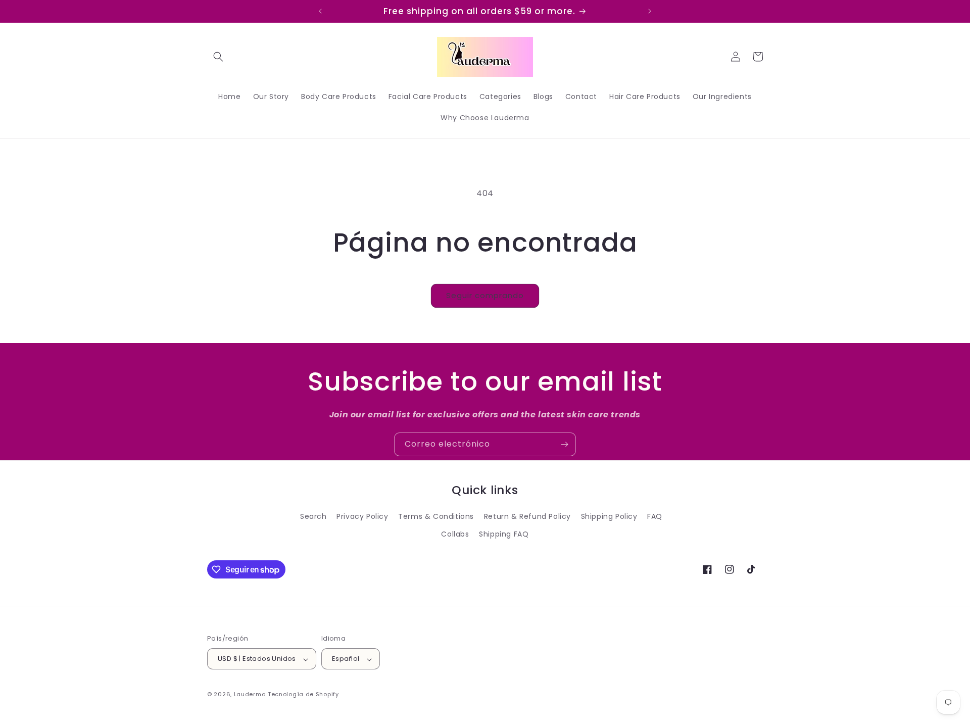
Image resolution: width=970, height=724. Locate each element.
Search (313, 516)
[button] (218, 56)
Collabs (455, 534)
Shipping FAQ (503, 534)
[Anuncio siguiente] (650, 11)
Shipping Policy (609, 516)
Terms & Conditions (436, 516)
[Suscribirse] (564, 444)
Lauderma (251, 695)
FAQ (654, 516)
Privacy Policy (362, 516)
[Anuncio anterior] (320, 11)
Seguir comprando (485, 295)
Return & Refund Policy (527, 516)
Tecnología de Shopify (303, 695)
